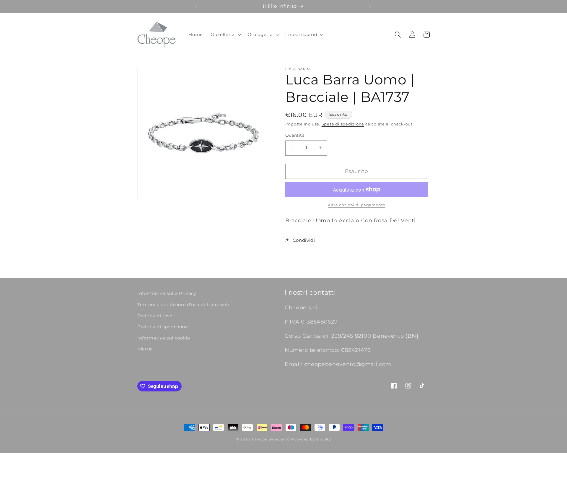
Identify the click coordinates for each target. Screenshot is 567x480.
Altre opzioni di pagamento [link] (356, 205)
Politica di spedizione (162, 326)
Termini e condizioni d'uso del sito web (183, 304)
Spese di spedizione (343, 124)
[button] (225, 34)
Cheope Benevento (271, 439)
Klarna (145, 349)
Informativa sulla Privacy (166, 293)
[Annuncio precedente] (196, 6)
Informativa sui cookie (163, 338)
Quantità (295, 135)
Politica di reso (154, 316)
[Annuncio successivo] (370, 6)
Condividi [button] (304, 240)
